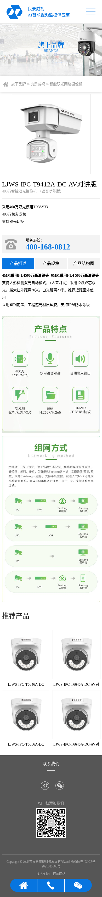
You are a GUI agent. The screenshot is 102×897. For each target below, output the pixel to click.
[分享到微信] (59, 785)
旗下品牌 (20, 84)
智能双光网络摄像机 (65, 84)
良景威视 (39, 84)
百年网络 (59, 874)
